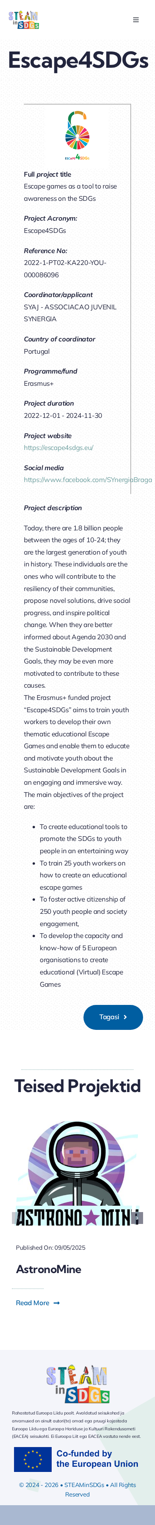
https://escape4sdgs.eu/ (58, 447)
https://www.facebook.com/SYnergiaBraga (88, 479)
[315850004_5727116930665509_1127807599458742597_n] (77, 1124)
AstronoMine (48, 1269)
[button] (18, 1218)
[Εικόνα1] (23, 13)
